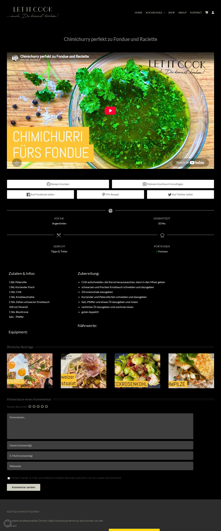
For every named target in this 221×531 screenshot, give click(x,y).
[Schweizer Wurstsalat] (83, 355)
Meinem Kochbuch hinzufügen (164, 184)
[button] (7, 523)
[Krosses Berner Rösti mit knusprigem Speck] (29, 355)
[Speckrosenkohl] (137, 355)
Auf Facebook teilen (42, 194)
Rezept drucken (59, 184)
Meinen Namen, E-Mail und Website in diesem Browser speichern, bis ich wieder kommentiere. (66, 478)
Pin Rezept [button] (112, 194)
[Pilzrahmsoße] (191, 355)
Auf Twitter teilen (182, 194)
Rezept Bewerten (17, 406)
